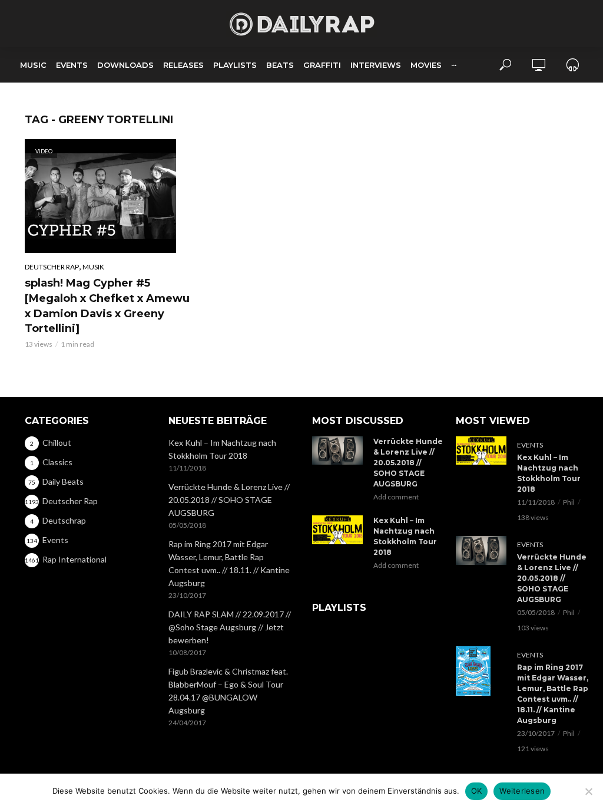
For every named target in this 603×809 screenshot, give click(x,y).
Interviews (375, 65)
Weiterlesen (522, 790)
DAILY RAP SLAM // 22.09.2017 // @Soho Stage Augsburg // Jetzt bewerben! (229, 627)
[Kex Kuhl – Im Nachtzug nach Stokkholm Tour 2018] (337, 529)
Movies (426, 65)
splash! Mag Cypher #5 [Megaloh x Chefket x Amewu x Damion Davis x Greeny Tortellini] (107, 306)
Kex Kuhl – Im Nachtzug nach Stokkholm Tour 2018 (222, 449)
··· (453, 65)
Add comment (396, 496)
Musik (93, 266)
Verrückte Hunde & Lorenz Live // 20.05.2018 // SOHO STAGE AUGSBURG (229, 500)
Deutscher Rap (52, 266)
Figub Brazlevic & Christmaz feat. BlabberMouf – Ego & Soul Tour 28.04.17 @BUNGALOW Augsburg (228, 690)
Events (72, 65)
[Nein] (588, 791)
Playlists (235, 65)
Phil (569, 502)
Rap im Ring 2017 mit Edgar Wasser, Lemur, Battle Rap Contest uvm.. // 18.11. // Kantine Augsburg (229, 563)
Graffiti (322, 65)
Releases (183, 65)
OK (476, 790)
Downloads (125, 65)
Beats (280, 65)
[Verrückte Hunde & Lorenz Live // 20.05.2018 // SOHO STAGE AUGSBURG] (337, 450)
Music (33, 65)
